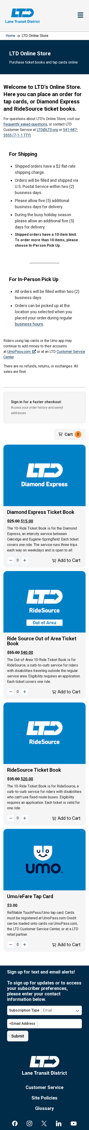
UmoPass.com (19, 351)
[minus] (10, 560)
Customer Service (44, 1087)
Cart (72, 434)
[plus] (24, 560)
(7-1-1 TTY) (22, 135)
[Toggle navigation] (80, 15)
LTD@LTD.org (47, 130)
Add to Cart (68, 560)
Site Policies (44, 1098)
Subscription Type (24, 1010)
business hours (29, 324)
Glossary (44, 1108)
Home (10, 35)
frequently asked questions (25, 124)
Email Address (23, 1023)
